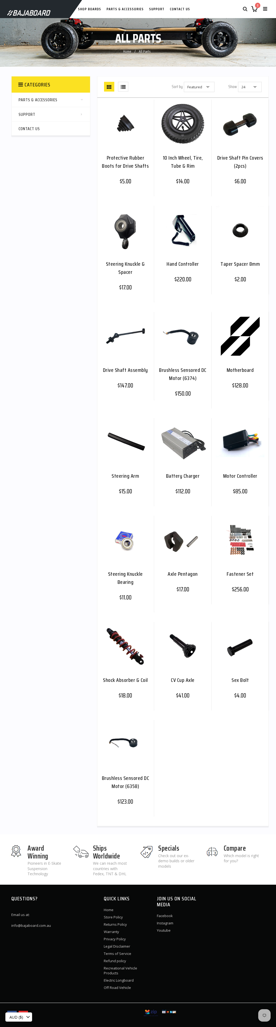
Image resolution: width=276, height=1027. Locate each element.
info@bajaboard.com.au (31, 925)
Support (156, 9)
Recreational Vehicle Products (120, 970)
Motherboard (240, 370)
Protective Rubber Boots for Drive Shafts (125, 161)
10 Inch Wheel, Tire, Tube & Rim (183, 161)
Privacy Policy (115, 939)
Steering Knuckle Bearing (125, 578)
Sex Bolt (240, 680)
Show (232, 86)
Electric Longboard (119, 980)
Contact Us (180, 9)
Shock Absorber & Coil (125, 680)
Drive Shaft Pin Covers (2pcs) (240, 161)
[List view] (123, 87)
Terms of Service (117, 953)
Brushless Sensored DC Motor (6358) (125, 782)
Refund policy (115, 960)
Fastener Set (240, 574)
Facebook (165, 915)
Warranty (111, 931)
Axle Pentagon (183, 574)
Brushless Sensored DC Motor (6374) (182, 374)
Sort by (177, 86)
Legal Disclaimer (117, 946)
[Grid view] (109, 87)
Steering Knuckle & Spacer (125, 268)
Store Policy (113, 917)
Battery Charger (183, 476)
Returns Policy (115, 924)
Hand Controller (183, 264)
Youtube (164, 930)
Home (127, 51)
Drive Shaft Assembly (125, 370)
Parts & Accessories (125, 9)
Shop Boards (89, 9)
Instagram (165, 923)
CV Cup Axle (183, 680)
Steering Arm (125, 476)
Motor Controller (240, 476)
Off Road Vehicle (117, 987)
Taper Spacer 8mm (240, 264)
